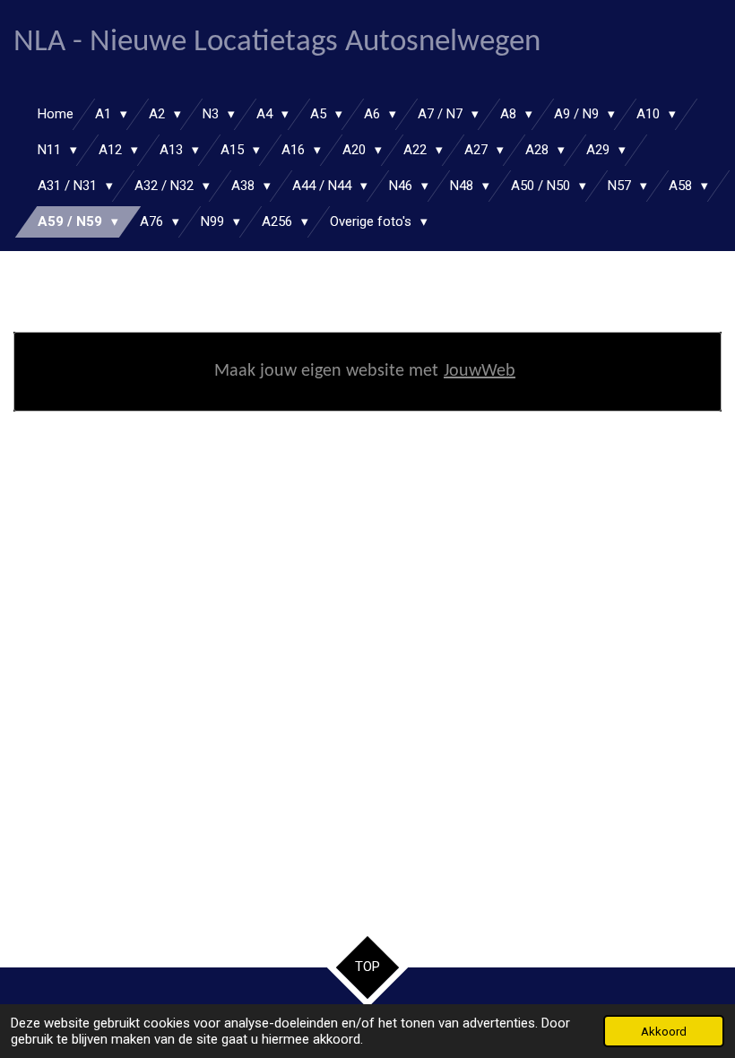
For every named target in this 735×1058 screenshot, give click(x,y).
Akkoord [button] (664, 1031)
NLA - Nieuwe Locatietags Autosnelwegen (276, 42)
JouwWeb (479, 371)
